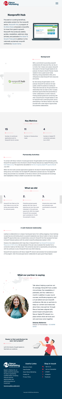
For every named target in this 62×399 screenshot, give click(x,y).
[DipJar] (61, 199)
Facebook (47, 377)
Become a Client (27, 367)
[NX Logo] (11, 3)
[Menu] (56, 3)
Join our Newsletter (50, 369)
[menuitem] (56, 3)
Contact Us (26, 374)
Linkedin (47, 372)
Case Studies (26, 369)
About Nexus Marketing (29, 372)
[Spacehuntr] (1, 199)
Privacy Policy (27, 377)
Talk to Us (48, 367)
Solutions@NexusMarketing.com (14, 386)
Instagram (48, 374)
